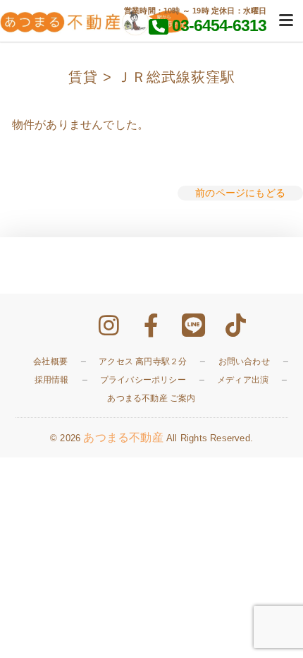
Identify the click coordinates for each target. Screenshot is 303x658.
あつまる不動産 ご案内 (151, 398)
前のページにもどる (240, 192)
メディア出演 (242, 380)
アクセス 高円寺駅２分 (143, 361)
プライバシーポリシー (143, 380)
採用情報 (52, 380)
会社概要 (50, 361)
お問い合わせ (244, 361)
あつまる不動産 (123, 437)
